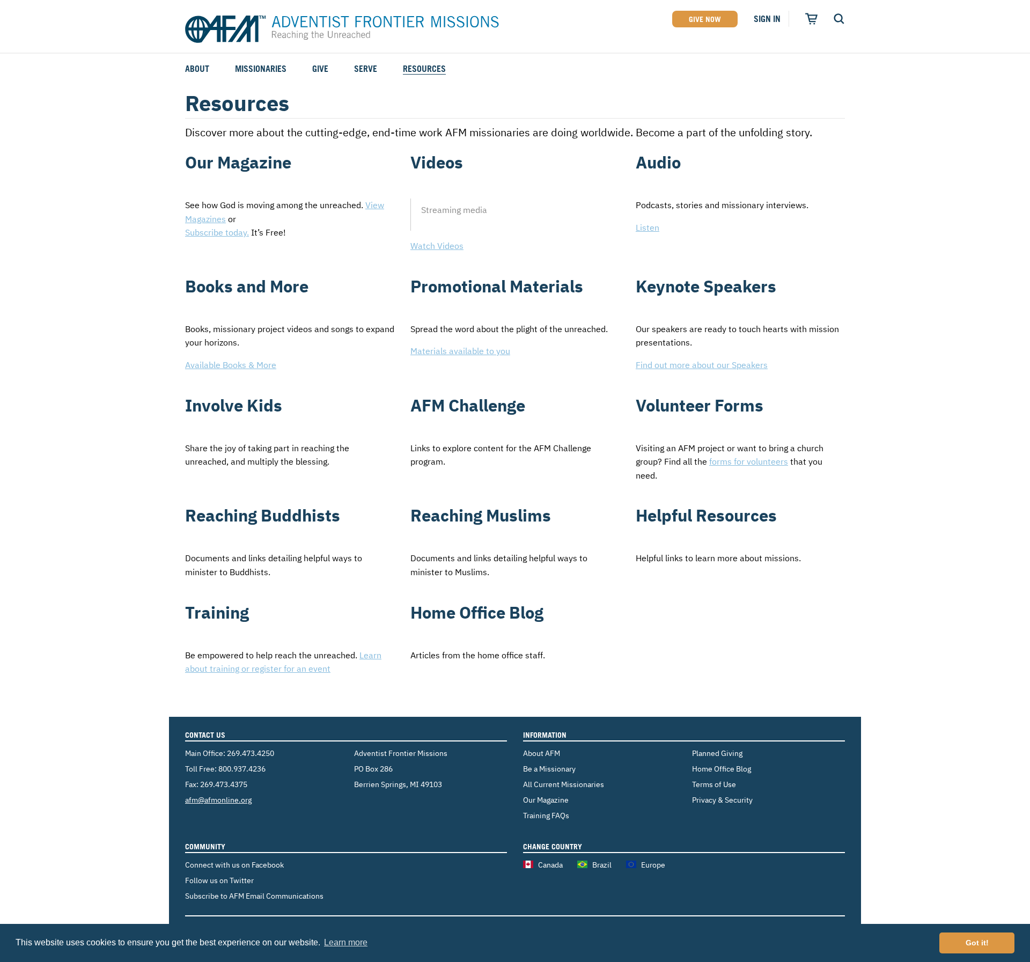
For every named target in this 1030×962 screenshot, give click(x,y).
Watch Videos (437, 245)
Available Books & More (230, 364)
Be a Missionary (549, 768)
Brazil (602, 865)
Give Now (705, 19)
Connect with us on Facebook (234, 865)
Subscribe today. (217, 232)
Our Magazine (546, 800)
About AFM (541, 753)
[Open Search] (839, 18)
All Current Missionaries (563, 784)
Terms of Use (714, 784)
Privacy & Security (722, 800)
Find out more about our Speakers (702, 364)
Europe (653, 865)
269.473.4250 (250, 753)
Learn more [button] (345, 942)
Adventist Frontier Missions (342, 29)
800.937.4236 (242, 768)
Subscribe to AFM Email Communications (254, 896)
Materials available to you (460, 351)
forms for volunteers (748, 461)
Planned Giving (717, 753)
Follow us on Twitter (219, 880)
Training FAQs (546, 815)
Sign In (767, 18)
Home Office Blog (721, 768)
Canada (550, 865)
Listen (647, 227)
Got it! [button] (977, 942)
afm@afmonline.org (218, 800)
